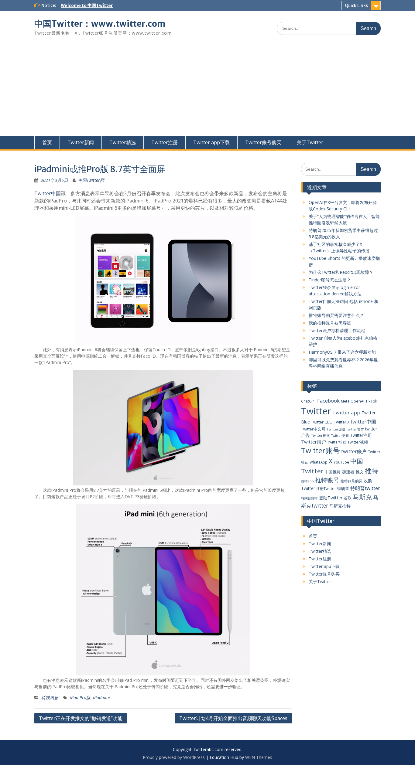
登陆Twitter (330, 498)
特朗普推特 (309, 498)
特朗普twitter (365, 488)
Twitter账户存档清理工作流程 (337, 330)
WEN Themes (258, 757)
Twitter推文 (320, 435)
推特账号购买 (351, 480)
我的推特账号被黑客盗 (330, 323)
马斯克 (362, 496)
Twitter (316, 411)
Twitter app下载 (211, 142)
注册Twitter (326, 488)
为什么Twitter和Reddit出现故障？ (341, 272)
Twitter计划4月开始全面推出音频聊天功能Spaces (233, 718)
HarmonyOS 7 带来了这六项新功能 (342, 352)
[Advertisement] (207, 90)
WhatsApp (319, 462)
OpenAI (357, 401)
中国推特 (333, 471)
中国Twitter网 (91, 180)
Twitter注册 (164, 142)
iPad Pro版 (80, 697)
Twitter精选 (122, 142)
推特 (371, 470)
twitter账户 (354, 451)
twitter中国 (363, 421)
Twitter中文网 (313, 429)
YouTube (341, 462)
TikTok (371, 401)
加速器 (348, 471)
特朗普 (343, 488)
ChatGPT (308, 401)
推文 (360, 471)
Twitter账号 (320, 450)
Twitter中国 (47, 193)
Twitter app (346, 412)
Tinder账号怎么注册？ (330, 280)
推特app (307, 481)
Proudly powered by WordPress (174, 757)
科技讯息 (49, 697)
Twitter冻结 (336, 429)
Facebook (328, 400)
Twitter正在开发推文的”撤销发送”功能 (80, 718)
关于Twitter (310, 142)
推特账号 (327, 480)
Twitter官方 (355, 429)
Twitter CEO (322, 422)
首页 (47, 142)
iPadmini (101, 697)
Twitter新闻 (80, 142)
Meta (345, 401)
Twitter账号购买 (263, 142)
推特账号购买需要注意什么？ (336, 315)
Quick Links (356, 5)
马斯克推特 (340, 506)
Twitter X (341, 422)
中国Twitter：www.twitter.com (99, 23)
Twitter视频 (358, 442)
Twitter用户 (313, 442)
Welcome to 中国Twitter (87, 5)
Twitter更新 (340, 435)
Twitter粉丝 (336, 442)
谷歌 (348, 498)
